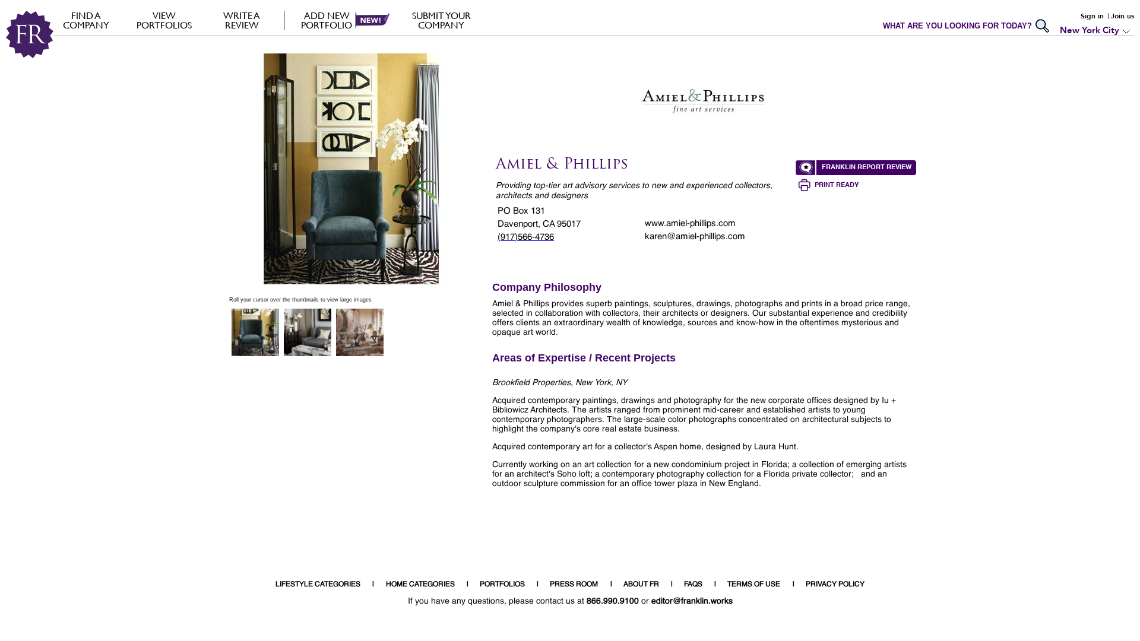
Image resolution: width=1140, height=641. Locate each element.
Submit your (441, 20)
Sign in (1092, 16)
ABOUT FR (641, 584)
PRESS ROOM (574, 584)
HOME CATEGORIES (420, 584)
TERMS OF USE (753, 584)
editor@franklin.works (692, 601)
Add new (326, 20)
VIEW (164, 20)
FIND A (86, 20)
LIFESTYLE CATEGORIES (318, 584)
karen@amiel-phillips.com (695, 236)
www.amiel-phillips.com (690, 223)
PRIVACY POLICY (835, 584)
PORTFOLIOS (502, 584)
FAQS (693, 584)
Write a (241, 20)
